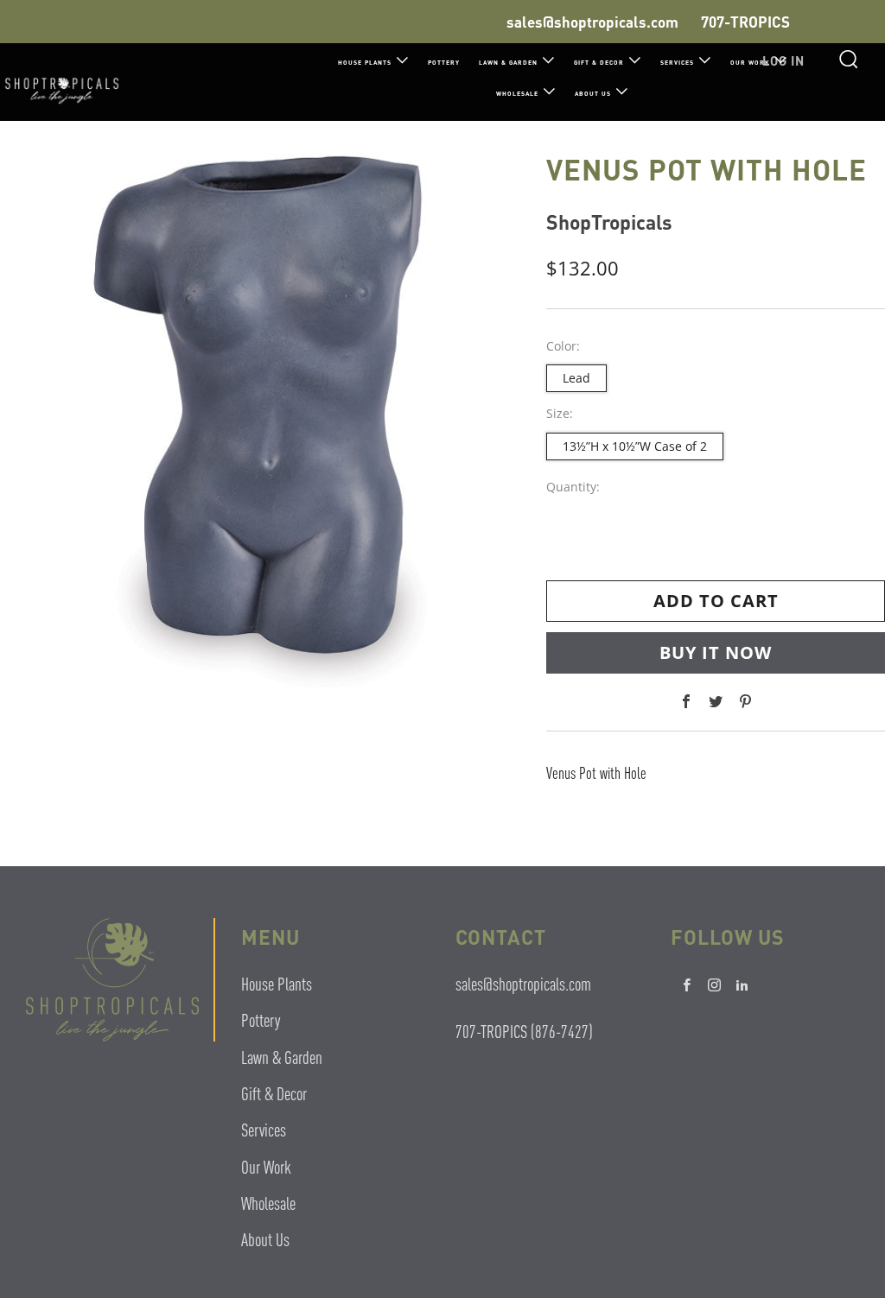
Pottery (444, 62)
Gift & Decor (599, 62)
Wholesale (517, 94)
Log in (783, 60)
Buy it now (715, 652)
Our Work (266, 1166)
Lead (576, 378)
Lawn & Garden (508, 62)
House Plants (365, 62)
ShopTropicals (609, 221)
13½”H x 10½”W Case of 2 (635, 446)
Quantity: (573, 487)
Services (677, 62)
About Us (593, 94)
